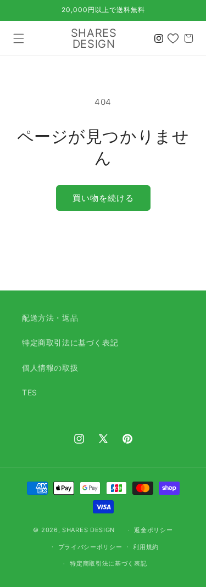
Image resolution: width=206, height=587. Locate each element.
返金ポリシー (153, 530)
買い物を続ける (103, 198)
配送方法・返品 (50, 317)
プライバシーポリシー (90, 547)
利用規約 (146, 547)
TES (29, 392)
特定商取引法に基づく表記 (70, 342)
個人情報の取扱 (50, 367)
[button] (18, 38)
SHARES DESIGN (88, 530)
